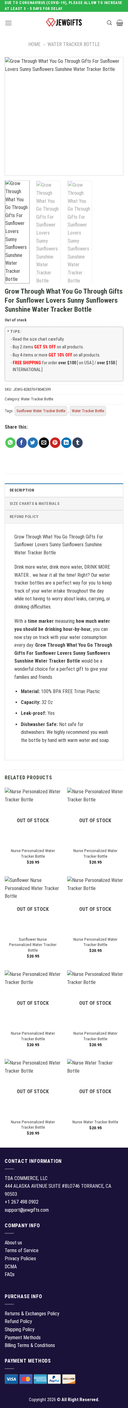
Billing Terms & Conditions (30, 1345)
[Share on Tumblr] (77, 442)
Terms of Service (22, 1250)
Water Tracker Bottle (74, 44)
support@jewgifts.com (27, 1210)
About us (13, 1243)
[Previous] (15, 116)
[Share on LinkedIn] (66, 442)
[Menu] (8, 22)
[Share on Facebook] (21, 442)
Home (34, 44)
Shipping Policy (19, 1329)
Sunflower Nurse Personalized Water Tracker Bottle (33, 945)
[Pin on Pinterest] (55, 442)
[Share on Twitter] (33, 442)
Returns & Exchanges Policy (32, 1314)
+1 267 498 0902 (22, 1202)
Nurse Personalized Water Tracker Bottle (33, 853)
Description (22, 490)
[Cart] (119, 23)
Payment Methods (23, 1337)
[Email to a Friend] (44, 442)
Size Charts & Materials (34, 503)
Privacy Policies (20, 1258)
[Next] (113, 116)
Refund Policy (24, 516)
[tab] (64, 490)
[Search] (109, 23)
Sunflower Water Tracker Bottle (40, 410)
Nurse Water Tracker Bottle (95, 1121)
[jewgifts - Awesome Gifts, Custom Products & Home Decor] (64, 23)
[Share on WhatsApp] (10, 442)
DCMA (11, 1267)
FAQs (10, 1274)
